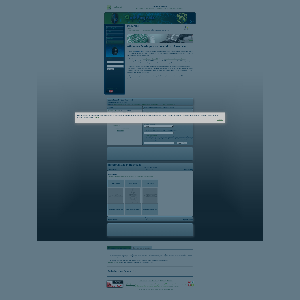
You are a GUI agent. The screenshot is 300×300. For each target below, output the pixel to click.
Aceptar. (220, 120)
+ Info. (97, 117)
